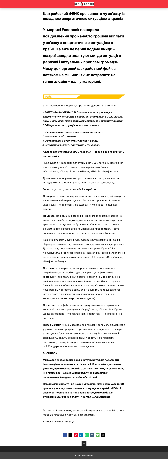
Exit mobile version (84, 455)
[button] (65, 435)
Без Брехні (84, 4)
